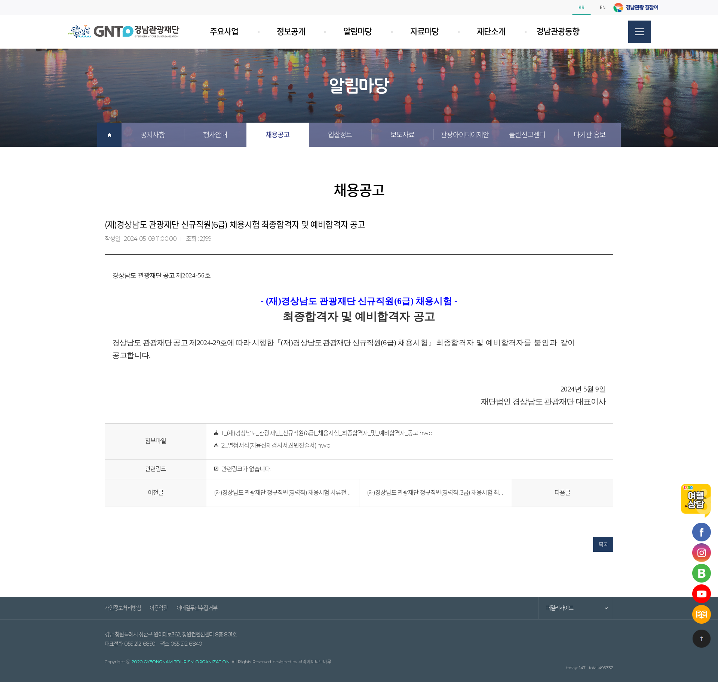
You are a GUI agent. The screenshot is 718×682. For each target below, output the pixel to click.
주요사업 (224, 32)
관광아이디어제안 (465, 134)
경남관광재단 (123, 31)
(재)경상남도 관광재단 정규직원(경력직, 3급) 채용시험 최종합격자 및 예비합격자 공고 (435, 492)
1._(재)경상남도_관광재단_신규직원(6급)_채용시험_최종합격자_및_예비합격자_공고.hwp (326, 433)
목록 (603, 544)
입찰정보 (340, 134)
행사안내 (215, 134)
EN (602, 7)
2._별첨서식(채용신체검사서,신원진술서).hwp (275, 445)
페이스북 (632, 7)
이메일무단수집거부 (197, 608)
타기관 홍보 (589, 134)
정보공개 (291, 32)
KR (581, 7)
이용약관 (159, 608)
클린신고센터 (527, 134)
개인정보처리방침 (123, 608)
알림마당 (357, 32)
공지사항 (153, 134)
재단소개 (491, 32)
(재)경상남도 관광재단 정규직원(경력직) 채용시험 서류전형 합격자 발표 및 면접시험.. (283, 492)
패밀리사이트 (559, 608)
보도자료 (402, 134)
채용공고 (277, 134)
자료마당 (424, 32)
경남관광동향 (557, 32)
